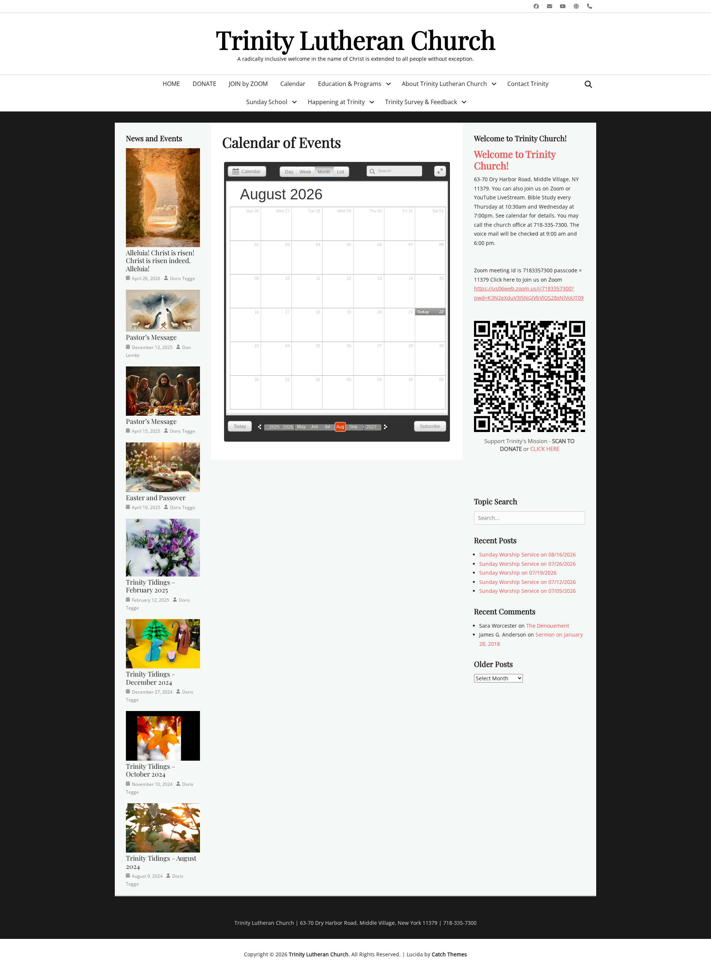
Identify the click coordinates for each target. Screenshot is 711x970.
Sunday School (266, 102)
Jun (314, 426)
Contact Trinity (527, 84)
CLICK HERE (545, 448)
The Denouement (547, 625)
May (301, 426)
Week (305, 172)
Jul (327, 426)
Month (324, 172)
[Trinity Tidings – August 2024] (163, 827)
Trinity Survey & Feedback (421, 102)
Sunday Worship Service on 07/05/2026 (527, 590)
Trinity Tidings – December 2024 (150, 678)
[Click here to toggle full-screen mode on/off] (440, 171)
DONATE (204, 84)
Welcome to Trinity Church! (514, 159)
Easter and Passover (156, 497)
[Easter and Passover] (163, 466)
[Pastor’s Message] (163, 309)
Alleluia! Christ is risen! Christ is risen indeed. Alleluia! (160, 260)
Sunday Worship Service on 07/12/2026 (527, 581)
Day (289, 172)
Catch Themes (449, 954)
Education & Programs (349, 84)
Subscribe (430, 426)
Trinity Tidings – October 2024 (150, 770)
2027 (371, 427)
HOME (171, 84)
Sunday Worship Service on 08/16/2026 (527, 554)
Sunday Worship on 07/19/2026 (518, 572)
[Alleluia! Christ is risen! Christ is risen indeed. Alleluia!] (163, 196)
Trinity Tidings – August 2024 (161, 862)
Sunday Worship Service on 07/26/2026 (527, 563)
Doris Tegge (182, 278)
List (340, 172)
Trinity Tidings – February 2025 (150, 586)
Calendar (293, 84)
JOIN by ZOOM (248, 84)
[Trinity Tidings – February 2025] (163, 547)
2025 (274, 427)
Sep (353, 426)
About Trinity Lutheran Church (444, 84)
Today (240, 426)
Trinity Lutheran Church (355, 39)
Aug (340, 426)
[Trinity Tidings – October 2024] (163, 735)
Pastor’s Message (151, 337)
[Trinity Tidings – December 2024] (163, 643)
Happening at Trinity (336, 102)
